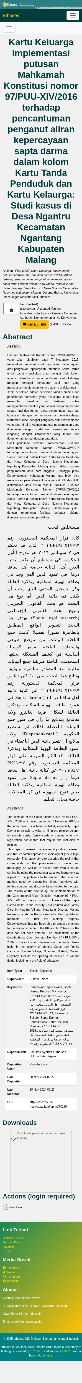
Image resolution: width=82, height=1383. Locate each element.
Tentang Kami (12, 1242)
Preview (65, 324)
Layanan (8, 1247)
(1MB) (42, 324)
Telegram (12, 1281)
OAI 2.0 (67, 1351)
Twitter (10, 1272)
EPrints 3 (37, 1351)
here (49, 1355)
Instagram (13, 1276)
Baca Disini (36, 324)
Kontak (7, 1251)
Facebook (13, 1268)
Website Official (13, 1238)
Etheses (11, 15)
